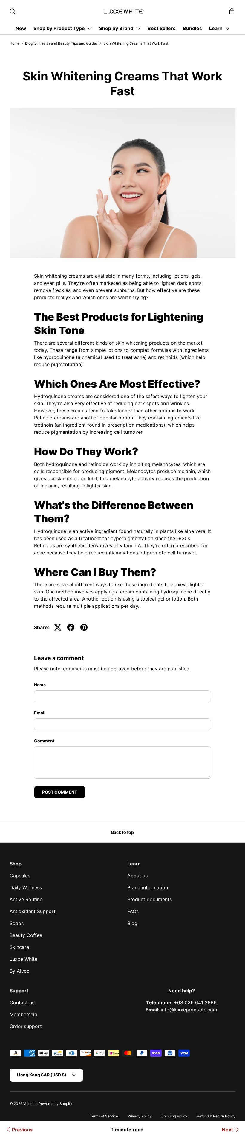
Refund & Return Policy (216, 1116)
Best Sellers (162, 28)
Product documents (149, 899)
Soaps (17, 923)
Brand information (147, 887)
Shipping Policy (174, 1116)
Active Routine (26, 899)
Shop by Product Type (59, 28)
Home (14, 43)
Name (40, 684)
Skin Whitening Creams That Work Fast (135, 43)
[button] (231, 11)
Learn (216, 28)
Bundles (192, 28)
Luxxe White (23, 959)
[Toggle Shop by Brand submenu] (138, 28)
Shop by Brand (116, 28)
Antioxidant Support (33, 911)
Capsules (20, 876)
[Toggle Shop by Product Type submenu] (89, 28)
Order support (26, 1026)
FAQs (133, 911)
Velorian (30, 1103)
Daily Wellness (26, 887)
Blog (132, 923)
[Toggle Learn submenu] (227, 28)
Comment (44, 740)
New (21, 28)
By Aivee (19, 971)
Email (39, 712)
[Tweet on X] (57, 627)
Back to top (122, 832)
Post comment (59, 792)
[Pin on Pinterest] (84, 627)
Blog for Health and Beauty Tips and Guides (61, 43)
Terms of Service (104, 1116)
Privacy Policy (140, 1116)
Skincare (19, 947)
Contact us (22, 1002)
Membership (23, 1014)
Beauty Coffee (26, 935)
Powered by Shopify (55, 1103)
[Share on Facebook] (70, 627)
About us (137, 876)
